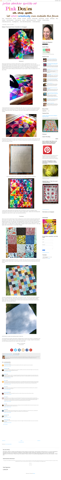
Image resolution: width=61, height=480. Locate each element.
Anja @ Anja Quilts (6, 392)
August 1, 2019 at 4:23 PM (7, 401)
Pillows (57, 18)
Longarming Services (8, 18)
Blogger (34, 473)
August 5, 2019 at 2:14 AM (7, 417)
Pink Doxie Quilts (41, 18)
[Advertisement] (21, 432)
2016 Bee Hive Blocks (45, 20)
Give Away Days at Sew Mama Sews (51, 58)
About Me (14, 18)
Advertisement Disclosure (45, 209)
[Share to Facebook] (18, 353)
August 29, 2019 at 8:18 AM (7, 422)
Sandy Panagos (6, 419)
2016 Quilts (19, 18)
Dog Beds (3, 20)
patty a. (5, 380)
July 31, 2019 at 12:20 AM (7, 371)
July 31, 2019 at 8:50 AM (7, 384)
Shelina (5, 409)
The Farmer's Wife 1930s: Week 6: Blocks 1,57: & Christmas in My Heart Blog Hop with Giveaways (52, 64)
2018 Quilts (29, 18)
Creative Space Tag (18, 20)
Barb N (5, 386)
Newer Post (3, 440)
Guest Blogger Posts (15, 21)
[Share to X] (17, 353)
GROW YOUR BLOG (49, 83)
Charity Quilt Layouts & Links (6, 21)
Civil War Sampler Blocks (36, 21)
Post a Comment (5, 424)
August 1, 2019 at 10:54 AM (7, 394)
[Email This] (15, 353)
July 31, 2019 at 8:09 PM (7, 389)
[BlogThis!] (16, 353)
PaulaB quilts (6, 368)
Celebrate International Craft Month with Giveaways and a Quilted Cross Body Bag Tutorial (52, 94)
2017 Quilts (24, 18)
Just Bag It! (47, 18)
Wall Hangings (52, 18)
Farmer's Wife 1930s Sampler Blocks (25, 21)
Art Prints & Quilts (34, 18)
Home (3, 18)
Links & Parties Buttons (10, 20)
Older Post (38, 440)
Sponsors (23, 20)
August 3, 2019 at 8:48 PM (7, 412)
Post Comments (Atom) (8, 444)
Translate (49, 258)
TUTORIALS (39, 20)
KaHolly (5, 374)
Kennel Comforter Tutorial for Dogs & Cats (52, 78)
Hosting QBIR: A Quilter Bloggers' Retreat (52, 98)
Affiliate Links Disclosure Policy (31, 20)
